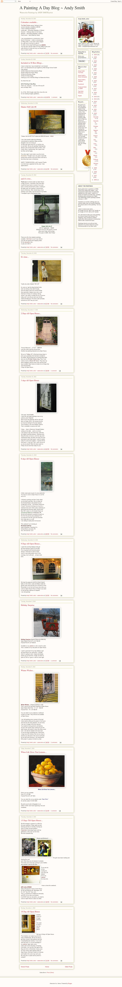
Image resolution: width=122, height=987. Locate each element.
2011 (95, 109)
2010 (95, 113)
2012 (95, 105)
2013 (95, 101)
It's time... (25, 257)
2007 (95, 176)
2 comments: (54, 742)
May (95, 147)
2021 (95, 73)
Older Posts (68, 967)
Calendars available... (29, 22)
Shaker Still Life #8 (28, 107)
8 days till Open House (30, 458)
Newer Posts (25, 967)
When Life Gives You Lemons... (34, 752)
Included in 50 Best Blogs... (32, 63)
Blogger (70, 983)
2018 (95, 84)
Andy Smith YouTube (81, 71)
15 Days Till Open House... (32, 820)
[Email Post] (61, 53)
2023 (95, 65)
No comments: (55, 53)
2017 (95, 88)
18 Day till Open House (30, 911)
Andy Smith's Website (81, 80)
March (95, 155)
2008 (95, 172)
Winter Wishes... (27, 670)
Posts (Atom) (50, 972)
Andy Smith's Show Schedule (82, 76)
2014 (95, 99)
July (95, 139)
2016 (95, 92)
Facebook (81, 84)
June (95, 143)
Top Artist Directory (80, 92)
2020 (95, 77)
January (96, 163)
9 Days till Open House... (31, 543)
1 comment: (54, 97)
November (96, 121)
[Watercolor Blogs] (87, 168)
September (96, 131)
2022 (95, 69)
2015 (95, 96)
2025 (95, 57)
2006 (95, 179)
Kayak (80, 95)
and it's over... (26, 178)
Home (47, 967)
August (95, 135)
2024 (95, 61)
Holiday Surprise (27, 605)
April (95, 151)
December (96, 117)
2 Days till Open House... (31, 313)
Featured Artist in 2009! (82, 87)
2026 (95, 54)
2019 (95, 81)
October (96, 126)
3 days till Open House (30, 380)
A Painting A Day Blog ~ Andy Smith (52, 7)
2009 (95, 168)
